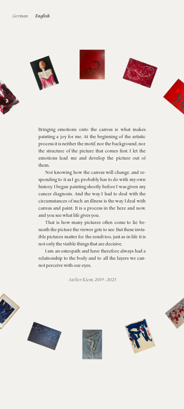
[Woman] (44, 73)
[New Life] (92, 64)
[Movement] (140, 336)
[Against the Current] (44, 336)
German (20, 16)
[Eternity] (140, 73)
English (42, 16)
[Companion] (92, 344)
